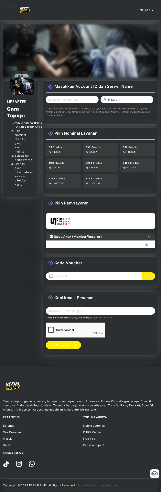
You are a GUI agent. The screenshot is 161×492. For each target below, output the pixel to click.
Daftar (7, 445)
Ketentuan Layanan (101, 317)
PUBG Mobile (92, 432)
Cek (148, 276)
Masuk (7, 438)
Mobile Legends (94, 425)
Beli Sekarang (60, 345)
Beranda (9, 425)
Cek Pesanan (12, 432)
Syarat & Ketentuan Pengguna (98, 485)
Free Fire (89, 438)
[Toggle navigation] (9, 9)
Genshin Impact (93, 445)
